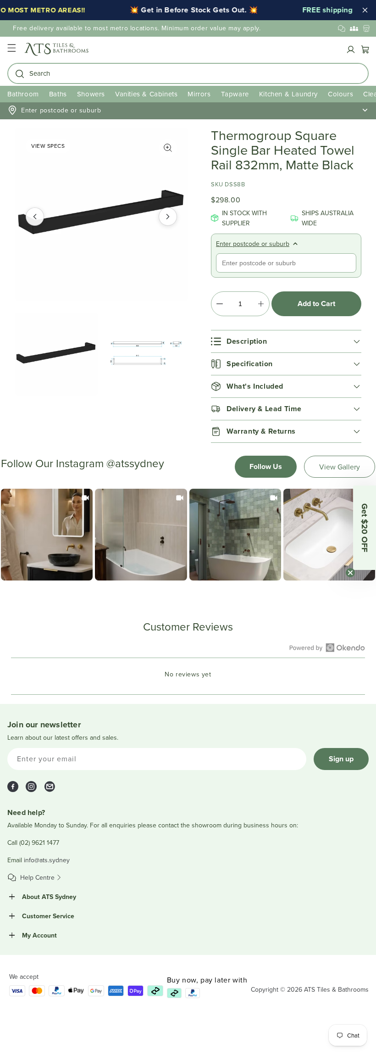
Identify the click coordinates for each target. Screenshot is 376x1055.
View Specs (48, 146)
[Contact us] (341, 28)
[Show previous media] (35, 216)
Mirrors (199, 94)
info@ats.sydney (47, 860)
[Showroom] (366, 28)
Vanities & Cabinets (146, 94)
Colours (340, 94)
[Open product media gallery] (168, 148)
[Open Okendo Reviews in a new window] (327, 647)
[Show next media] (168, 216)
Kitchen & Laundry (288, 94)
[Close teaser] (350, 572)
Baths (58, 94)
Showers (91, 94)
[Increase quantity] (260, 304)
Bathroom (23, 94)
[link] (47, 535)
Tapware (235, 94)
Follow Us (265, 466)
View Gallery (339, 467)
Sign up (341, 759)
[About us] (354, 28)
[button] (11, 49)
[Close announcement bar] (365, 10)
